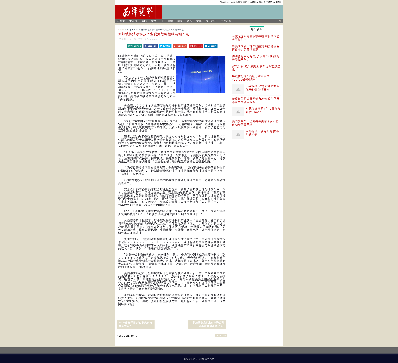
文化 (199, 21)
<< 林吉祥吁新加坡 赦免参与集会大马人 (135, 324)
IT (162, 21)
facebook (221, 335)
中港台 (133, 21)
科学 (170, 21)
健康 (180, 21)
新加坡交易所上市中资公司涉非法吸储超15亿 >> (208, 324)
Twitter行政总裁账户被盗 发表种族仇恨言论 (263, 87)
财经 (153, 21)
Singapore (132, 29)
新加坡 (121, 21)
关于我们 (211, 21)
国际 (144, 21)
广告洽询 (226, 21)
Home (121, 29)
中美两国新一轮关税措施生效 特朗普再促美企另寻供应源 (256, 48)
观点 (189, 21)
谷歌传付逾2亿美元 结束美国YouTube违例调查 (250, 78)
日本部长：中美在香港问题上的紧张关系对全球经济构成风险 (241, 2)
